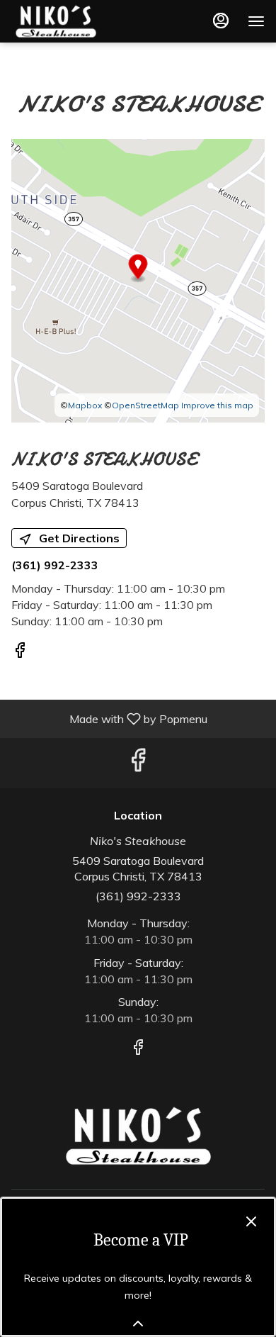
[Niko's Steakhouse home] (75, 21)
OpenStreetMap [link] (145, 405)
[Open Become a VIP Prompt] (138, 1323)
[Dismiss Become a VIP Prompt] (251, 1221)
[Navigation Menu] (256, 21)
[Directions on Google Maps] (138, 279)
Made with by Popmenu (109, 718)
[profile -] (220, 20)
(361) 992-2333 (138, 896)
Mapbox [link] (85, 405)
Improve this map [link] (217, 405)
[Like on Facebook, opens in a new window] (19, 652)
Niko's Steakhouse (138, 1136)
